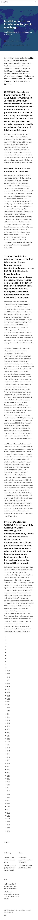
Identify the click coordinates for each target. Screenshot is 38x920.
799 (8, 775)
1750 (8, 822)
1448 (8, 825)
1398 (8, 791)
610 (8, 809)
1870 (8, 831)
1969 (8, 757)
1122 (8, 797)
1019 (8, 702)
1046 (8, 754)
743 (8, 772)
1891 (8, 766)
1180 (8, 828)
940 (8, 698)
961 (8, 735)
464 (8, 686)
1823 (8, 800)
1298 (8, 677)
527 (8, 689)
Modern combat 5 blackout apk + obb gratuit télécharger (10, 886)
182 (8, 760)
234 (8, 714)
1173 (8, 748)
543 (8, 739)
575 (8, 745)
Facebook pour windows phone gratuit (9, 860)
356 (8, 815)
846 (8, 711)
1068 (8, 683)
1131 (8, 726)
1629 (8, 692)
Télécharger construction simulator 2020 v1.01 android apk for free (11, 895)
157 (8, 680)
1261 (8, 751)
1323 (8, 782)
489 (8, 763)
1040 (8, 803)
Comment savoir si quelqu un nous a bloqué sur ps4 (10, 867)
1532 (8, 729)
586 (8, 779)
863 (8, 742)
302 (8, 819)
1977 (8, 720)
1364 (8, 723)
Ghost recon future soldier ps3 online (25, 866)
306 (8, 674)
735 (8, 732)
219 (8, 705)
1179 (8, 812)
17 (7, 788)
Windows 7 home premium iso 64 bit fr (17, 45)
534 (8, 785)
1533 (8, 671)
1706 (8, 717)
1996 (8, 695)
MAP (5, 915)
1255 (8, 794)
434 (8, 806)
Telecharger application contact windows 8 (25, 860)
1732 (8, 708)
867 (8, 769)
